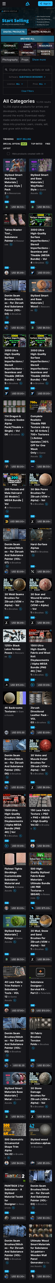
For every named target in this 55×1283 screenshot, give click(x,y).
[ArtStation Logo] (27, 4)
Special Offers (14, 144)
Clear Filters (27, 91)
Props (25, 59)
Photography (10, 59)
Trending (8, 139)
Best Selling (24, 139)
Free (47, 144)
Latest (7, 148)
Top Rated (36, 144)
